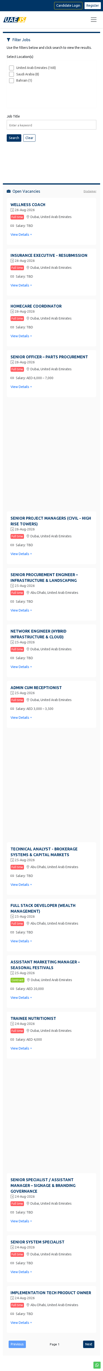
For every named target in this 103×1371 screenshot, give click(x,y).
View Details (20, 234)
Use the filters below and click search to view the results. (49, 48)
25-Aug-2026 (25, 586)
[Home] (15, 19)
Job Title (13, 116)
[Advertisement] (51, 159)
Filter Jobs (21, 40)
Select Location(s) (20, 57)
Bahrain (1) (24, 80)
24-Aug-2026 (25, 1024)
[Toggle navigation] (93, 19)
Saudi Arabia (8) (27, 74)
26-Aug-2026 (25, 210)
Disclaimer (90, 191)
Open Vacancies (26, 191)
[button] (97, 1365)
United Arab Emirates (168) (36, 68)
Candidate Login (68, 5)
